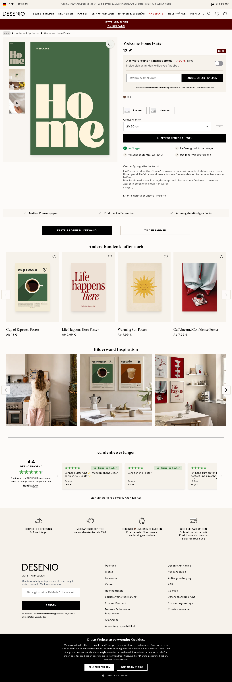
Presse (109, 571)
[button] (219, 126)
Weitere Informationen (116, 659)
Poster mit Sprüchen (27, 33)
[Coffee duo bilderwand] (116, 390)
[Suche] (209, 14)
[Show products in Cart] (225, 13)
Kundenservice (177, 571)
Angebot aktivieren (202, 78)
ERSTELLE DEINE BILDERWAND (77, 230)
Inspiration (198, 13)
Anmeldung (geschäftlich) (121, 626)
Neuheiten (65, 13)
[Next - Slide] (226, 294)
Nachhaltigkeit (114, 590)
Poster (82, 13)
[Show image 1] (17, 54)
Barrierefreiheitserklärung (121, 596)
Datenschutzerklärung (157, 87)
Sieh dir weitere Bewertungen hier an (116, 497)
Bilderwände (176, 13)
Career (109, 584)
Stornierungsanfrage (180, 603)
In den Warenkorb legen (174, 138)
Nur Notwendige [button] (132, 667)
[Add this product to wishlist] (110, 44)
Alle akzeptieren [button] (99, 667)
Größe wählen (132, 119)
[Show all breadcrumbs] (7, 33)
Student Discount (115, 603)
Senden (51, 605)
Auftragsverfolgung (180, 578)
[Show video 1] (17, 103)
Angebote (156, 13)
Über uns (110, 565)
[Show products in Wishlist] (217, 13)
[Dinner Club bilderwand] (190, 390)
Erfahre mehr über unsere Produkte (144, 195)
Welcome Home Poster (58, 33)
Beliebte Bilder (43, 13)
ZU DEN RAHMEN (155, 230)
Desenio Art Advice (179, 565)
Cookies (173, 590)
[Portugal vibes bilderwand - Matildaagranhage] (41, 390)
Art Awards (111, 619)
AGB (170, 584)
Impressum (111, 578)
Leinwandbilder (103, 13)
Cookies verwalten (179, 609)
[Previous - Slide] (5, 294)
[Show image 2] (17, 79)
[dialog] (116, 658)
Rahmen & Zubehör (131, 13)
